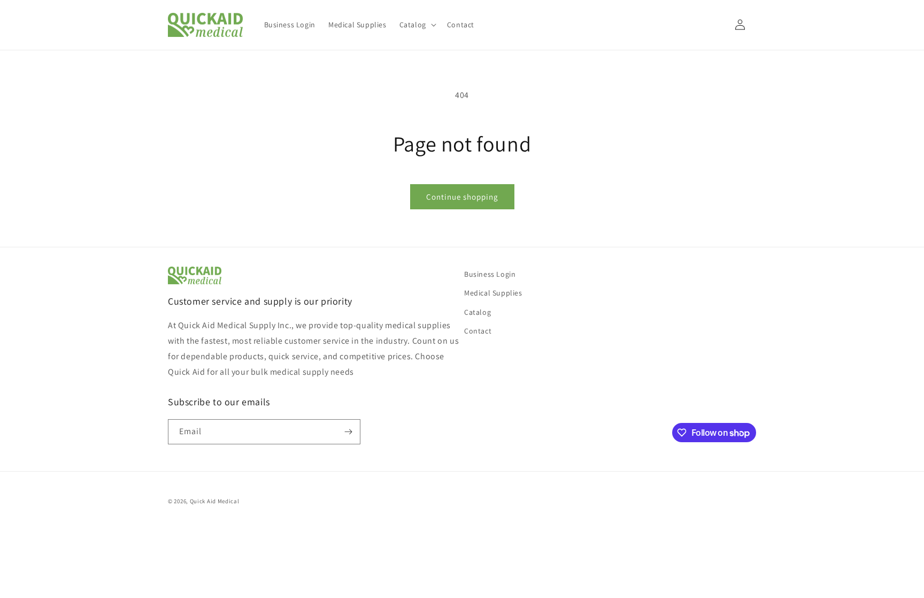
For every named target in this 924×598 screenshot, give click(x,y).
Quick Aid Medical (215, 501)
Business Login (489, 274)
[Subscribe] (348, 431)
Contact (477, 331)
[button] (417, 24)
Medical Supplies (493, 293)
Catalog (477, 312)
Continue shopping (462, 197)
